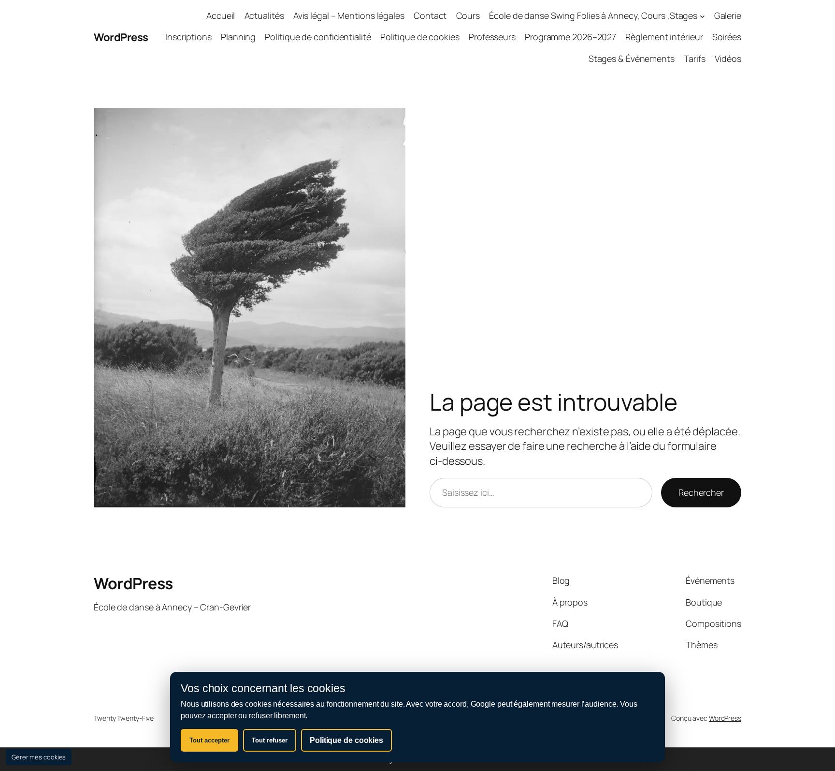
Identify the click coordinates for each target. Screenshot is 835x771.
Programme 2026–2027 (570, 37)
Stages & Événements (632, 58)
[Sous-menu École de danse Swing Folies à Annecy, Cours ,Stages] (702, 15)
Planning (238, 37)
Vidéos (728, 58)
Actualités (264, 15)
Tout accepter (209, 740)
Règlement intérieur (664, 37)
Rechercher (701, 492)
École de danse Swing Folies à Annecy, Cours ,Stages (593, 15)
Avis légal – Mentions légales (348, 15)
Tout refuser (270, 740)
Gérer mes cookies (39, 757)
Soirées (726, 37)
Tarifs (694, 58)
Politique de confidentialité (318, 37)
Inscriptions (188, 37)
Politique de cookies (420, 37)
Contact (430, 15)
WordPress (121, 37)
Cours (468, 15)
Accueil (220, 15)
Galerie (727, 15)
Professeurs (492, 37)
